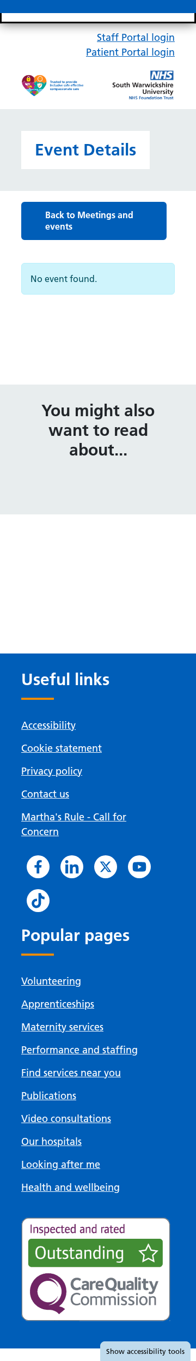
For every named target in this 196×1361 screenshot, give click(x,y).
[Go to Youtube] (139, 866)
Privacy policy (51, 771)
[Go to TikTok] (38, 900)
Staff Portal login (136, 37)
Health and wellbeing (70, 1187)
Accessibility (48, 725)
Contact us (45, 794)
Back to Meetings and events (89, 220)
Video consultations (66, 1118)
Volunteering (51, 981)
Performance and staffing (79, 1050)
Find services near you (71, 1072)
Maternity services (62, 1027)
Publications (48, 1095)
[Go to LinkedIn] (71, 866)
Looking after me (60, 1164)
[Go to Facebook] (38, 866)
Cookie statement (61, 748)
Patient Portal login (130, 52)
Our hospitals (51, 1141)
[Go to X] (105, 866)
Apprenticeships (57, 1004)
